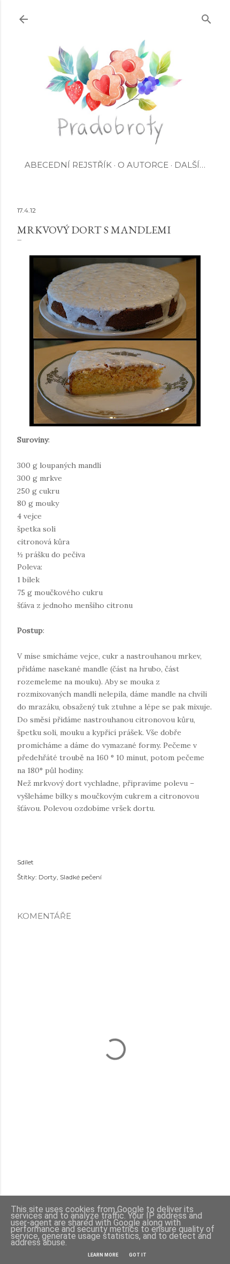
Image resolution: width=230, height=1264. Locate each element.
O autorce (143, 165)
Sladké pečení (81, 877)
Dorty (48, 877)
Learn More (103, 1255)
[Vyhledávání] (206, 16)
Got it (138, 1255)
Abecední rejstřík (68, 165)
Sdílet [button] (25, 862)
